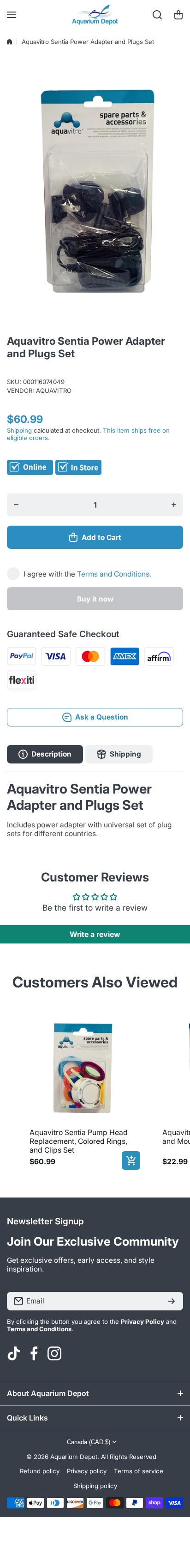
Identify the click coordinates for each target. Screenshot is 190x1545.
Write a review (95, 934)
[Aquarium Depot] (95, 15)
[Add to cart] (131, 1160)
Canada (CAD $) (88, 1442)
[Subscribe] (171, 1301)
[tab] (119, 754)
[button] (178, 14)
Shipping (19, 430)
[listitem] (83, 1090)
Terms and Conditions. (114, 574)
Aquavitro (53, 390)
